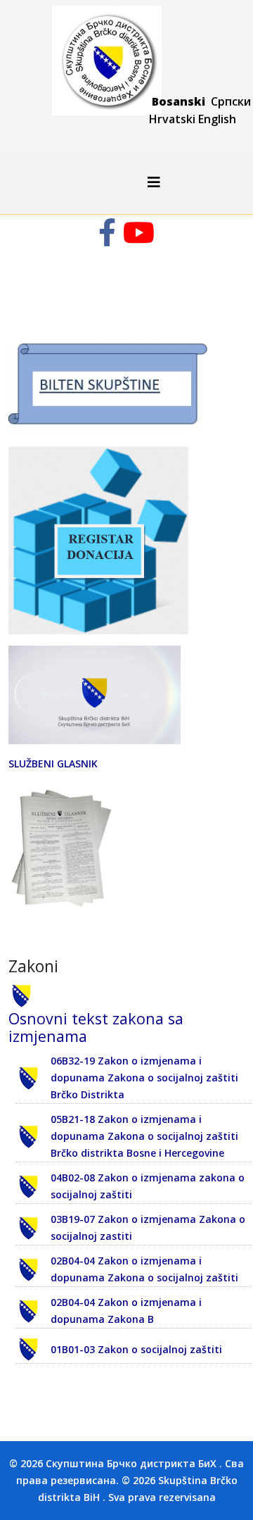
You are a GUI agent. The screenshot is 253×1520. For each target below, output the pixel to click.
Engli (210, 119)
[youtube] (139, 239)
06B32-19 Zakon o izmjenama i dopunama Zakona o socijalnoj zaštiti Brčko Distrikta (144, 1077)
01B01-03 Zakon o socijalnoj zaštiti (136, 1349)
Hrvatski (172, 119)
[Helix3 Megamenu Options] (154, 182)
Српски (231, 101)
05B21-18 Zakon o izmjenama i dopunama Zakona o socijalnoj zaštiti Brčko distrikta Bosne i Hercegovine (144, 1136)
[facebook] (107, 239)
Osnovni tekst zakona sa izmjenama (95, 1027)
